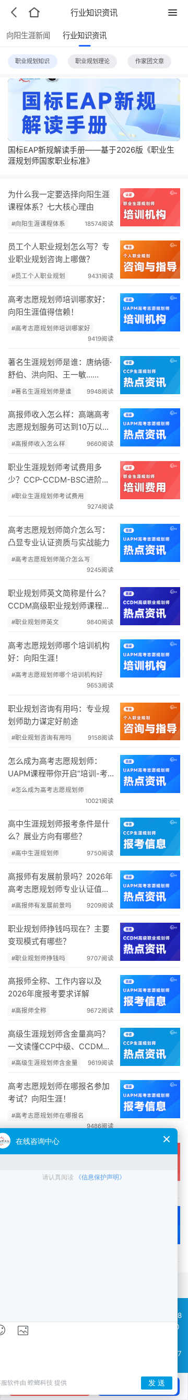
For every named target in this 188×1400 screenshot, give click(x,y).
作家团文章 (149, 61)
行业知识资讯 (85, 35)
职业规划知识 (32, 61)
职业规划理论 (92, 61)
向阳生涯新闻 (28, 35)
